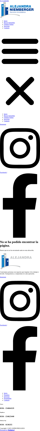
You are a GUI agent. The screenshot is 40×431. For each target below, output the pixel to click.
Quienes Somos (8, 24)
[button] (20, 71)
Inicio (5, 21)
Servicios (7, 26)
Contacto (6, 28)
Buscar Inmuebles (9, 23)
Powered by (7, 430)
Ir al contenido (4, 1)
